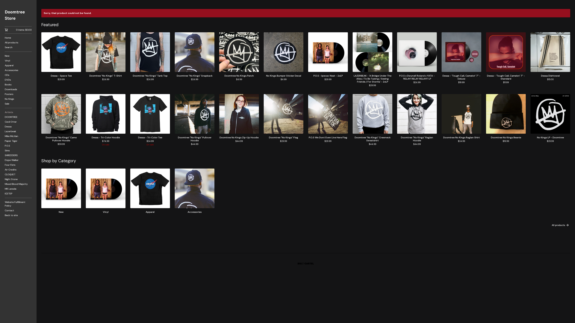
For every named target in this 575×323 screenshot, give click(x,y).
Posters (9, 94)
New (7, 55)
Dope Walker (12, 160)
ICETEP (8, 193)
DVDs (8, 79)
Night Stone (11, 179)
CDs (7, 75)
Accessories (11, 70)
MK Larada (10, 188)
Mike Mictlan (11, 136)
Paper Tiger (11, 141)
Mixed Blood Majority (16, 184)
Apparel (9, 65)
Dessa (8, 126)
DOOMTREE (11, 117)
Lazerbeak (10, 131)
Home (8, 37)
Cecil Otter (11, 121)
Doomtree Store (15, 15)
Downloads (11, 89)
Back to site (11, 215)
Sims (7, 150)
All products (11, 42)
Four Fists (10, 164)
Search (8, 47)
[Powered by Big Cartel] (306, 263)
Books (8, 84)
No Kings (9, 98)
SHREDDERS (11, 155)
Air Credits (10, 169)
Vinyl (7, 60)
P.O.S (7, 145)
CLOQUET (10, 174)
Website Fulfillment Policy (15, 204)
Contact (9, 210)
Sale (7, 103)
